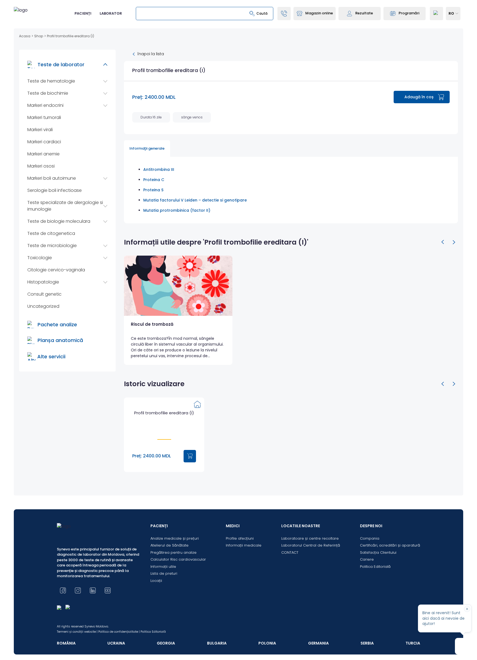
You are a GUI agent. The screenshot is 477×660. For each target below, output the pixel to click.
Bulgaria (217, 643)
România (66, 643)
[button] (443, 242)
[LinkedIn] (93, 590)
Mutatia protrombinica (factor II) (176, 210)
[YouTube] (108, 590)
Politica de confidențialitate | (119, 631)
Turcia (413, 643)
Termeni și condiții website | (77, 631)
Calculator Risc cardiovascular (178, 559)
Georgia (166, 643)
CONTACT (289, 552)
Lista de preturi (163, 573)
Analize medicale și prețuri (174, 538)
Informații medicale (243, 545)
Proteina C (153, 179)
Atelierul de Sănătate (169, 545)
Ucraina (116, 643)
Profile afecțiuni (240, 538)
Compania (369, 538)
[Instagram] (78, 590)
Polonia (267, 643)
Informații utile (163, 566)
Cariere (367, 559)
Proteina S (153, 190)
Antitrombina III (158, 169)
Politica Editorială (375, 566)
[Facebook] (63, 590)
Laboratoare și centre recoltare (310, 538)
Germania (318, 643)
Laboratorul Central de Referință (310, 545)
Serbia (367, 643)
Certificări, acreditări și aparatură (390, 545)
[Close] (467, 609)
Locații (156, 580)
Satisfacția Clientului (378, 552)
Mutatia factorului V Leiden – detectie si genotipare (195, 200)
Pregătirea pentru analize (173, 552)
